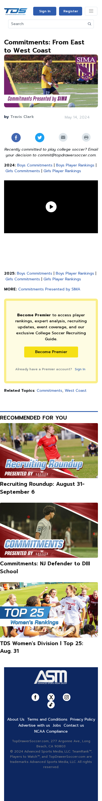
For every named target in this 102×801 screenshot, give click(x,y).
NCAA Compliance (51, 731)
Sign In (45, 11)
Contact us (74, 725)
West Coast (75, 390)
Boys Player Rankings (75, 165)
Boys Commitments (34, 165)
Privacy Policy (82, 719)
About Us (15, 719)
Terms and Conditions (47, 719)
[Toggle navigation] (91, 11)
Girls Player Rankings (62, 171)
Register (70, 11)
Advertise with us (34, 725)
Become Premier (51, 352)
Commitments (49, 390)
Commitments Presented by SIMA (49, 289)
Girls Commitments (22, 171)
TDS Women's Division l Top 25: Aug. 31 (41, 647)
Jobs (57, 725)
